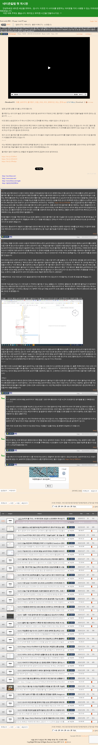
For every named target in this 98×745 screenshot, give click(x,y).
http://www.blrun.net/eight (11, 181)
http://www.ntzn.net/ (9, 178)
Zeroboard (84, 736)
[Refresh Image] (64, 475)
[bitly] (95, 233)
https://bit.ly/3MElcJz (73, 459)
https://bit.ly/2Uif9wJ (9, 156)
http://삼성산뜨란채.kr (10, 183)
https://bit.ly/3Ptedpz (9, 161)
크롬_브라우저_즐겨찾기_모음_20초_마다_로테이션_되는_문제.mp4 (45, 102)
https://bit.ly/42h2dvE (9, 159)
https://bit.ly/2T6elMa (62, 203)
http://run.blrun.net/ (9, 176)
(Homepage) (12, 34)
